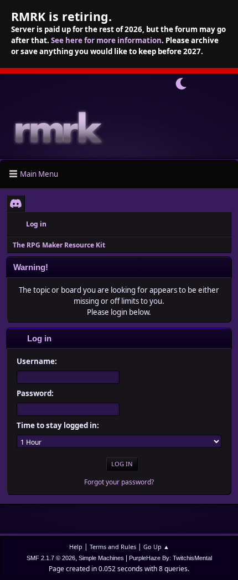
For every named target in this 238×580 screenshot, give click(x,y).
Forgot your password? (119, 482)
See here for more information (106, 40)
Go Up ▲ (156, 546)
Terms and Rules (113, 546)
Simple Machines (101, 558)
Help (75, 546)
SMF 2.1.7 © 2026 (51, 558)
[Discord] (15, 203)
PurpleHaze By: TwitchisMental (170, 558)
